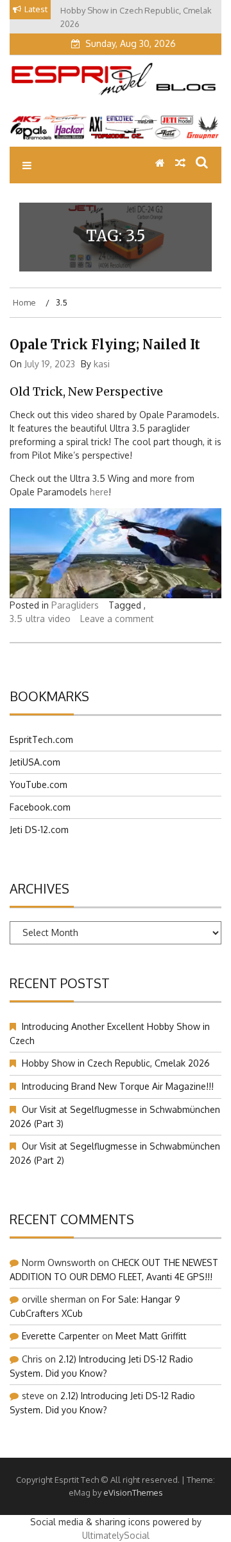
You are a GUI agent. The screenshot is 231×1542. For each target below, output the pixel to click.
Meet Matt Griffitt (151, 1335)
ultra (35, 618)
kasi (102, 363)
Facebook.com (40, 807)
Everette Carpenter (60, 1335)
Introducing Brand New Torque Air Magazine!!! (118, 1086)
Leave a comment (117, 618)
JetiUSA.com (35, 762)
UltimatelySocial (116, 1535)
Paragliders (75, 605)
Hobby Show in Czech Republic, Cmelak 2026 (116, 1063)
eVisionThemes (133, 1492)
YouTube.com (38, 784)
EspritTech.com (41, 739)
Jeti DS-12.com (39, 829)
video (59, 618)
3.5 (16, 618)
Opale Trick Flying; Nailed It (105, 344)
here (99, 491)
